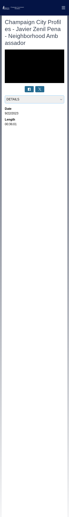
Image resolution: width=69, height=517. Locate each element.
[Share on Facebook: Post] (29, 89)
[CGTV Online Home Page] (13, 8)
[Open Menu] (63, 8)
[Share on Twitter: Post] (39, 89)
